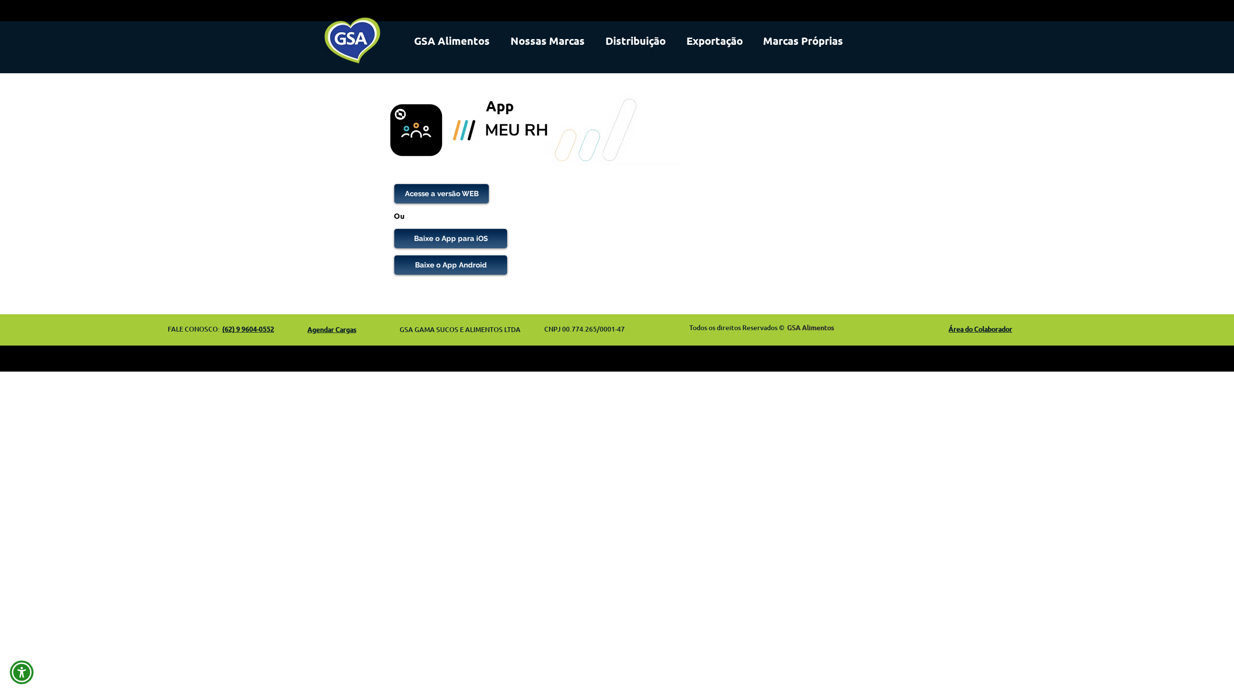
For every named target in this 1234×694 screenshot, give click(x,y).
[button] (22, 672)
